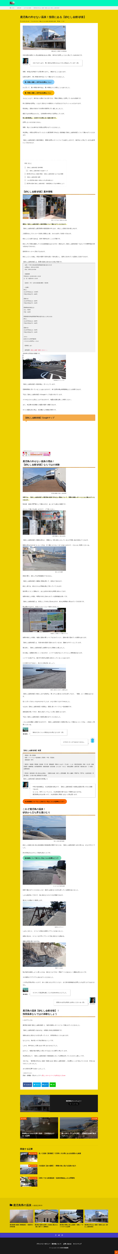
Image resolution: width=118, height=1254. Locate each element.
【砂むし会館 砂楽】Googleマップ (37, 170)
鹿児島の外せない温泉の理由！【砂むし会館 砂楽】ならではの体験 (44, 174)
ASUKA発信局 (64, 1247)
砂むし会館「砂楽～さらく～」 (39, 350)
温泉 (59, 21)
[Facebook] (27, 1084)
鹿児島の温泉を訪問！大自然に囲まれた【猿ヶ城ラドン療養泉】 (46, 1225)
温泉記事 (19, 8)
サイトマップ (77, 1244)
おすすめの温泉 (27, 8)
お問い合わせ (67, 1244)
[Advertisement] (59, 151)
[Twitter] (37, 1084)
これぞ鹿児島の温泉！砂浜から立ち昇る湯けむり (39, 180)
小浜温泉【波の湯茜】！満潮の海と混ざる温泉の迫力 (57, 1166)
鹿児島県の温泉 (52, 21)
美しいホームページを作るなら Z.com (53, 1075)
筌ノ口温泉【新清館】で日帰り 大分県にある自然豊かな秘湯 (60, 1153)
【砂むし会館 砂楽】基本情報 (34, 167)
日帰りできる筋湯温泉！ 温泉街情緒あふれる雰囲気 (57, 1178)
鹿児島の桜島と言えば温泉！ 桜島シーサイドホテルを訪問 (71, 1225)
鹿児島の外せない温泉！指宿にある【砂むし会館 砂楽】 (47, 8)
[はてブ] (45, 1084)
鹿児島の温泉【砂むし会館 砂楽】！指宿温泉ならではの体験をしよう (44, 183)
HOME (12, 8)
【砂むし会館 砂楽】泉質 (32, 177)
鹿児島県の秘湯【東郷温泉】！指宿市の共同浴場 (21, 1225)
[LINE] (52, 1084)
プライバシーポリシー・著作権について (49, 1244)
